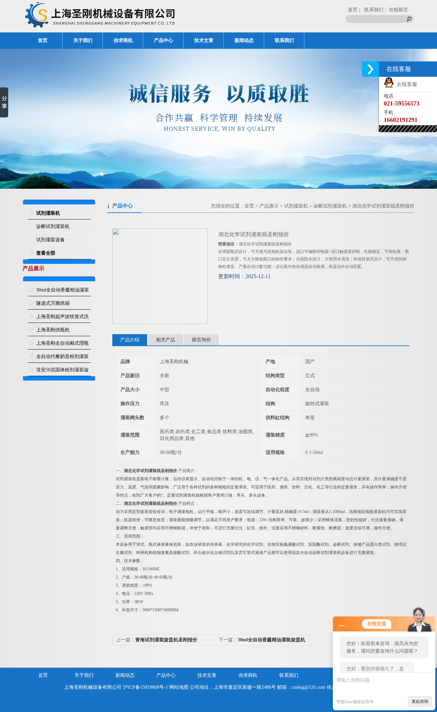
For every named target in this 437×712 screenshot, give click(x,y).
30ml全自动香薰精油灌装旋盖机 (62, 291)
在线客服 (405, 84)
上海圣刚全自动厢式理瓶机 (62, 345)
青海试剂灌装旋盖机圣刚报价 (166, 639)
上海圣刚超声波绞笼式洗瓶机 (62, 318)
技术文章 (203, 40)
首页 (352, 9)
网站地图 (178, 687)
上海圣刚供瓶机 (53, 329)
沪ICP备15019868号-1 (145, 687)
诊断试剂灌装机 (53, 226)
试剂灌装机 (296, 206)
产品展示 (269, 206)
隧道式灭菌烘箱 (53, 303)
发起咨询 (420, 701)
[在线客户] (370, 69)
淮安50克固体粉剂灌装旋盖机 (62, 371)
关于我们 (83, 40)
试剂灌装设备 (50, 239)
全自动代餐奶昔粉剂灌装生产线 (62, 358)
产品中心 (163, 40)
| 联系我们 (371, 9)
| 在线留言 (396, 9)
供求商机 (123, 40)
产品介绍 (129, 339)
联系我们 (284, 40)
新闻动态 (244, 40)
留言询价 (201, 339)
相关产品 (165, 339)
